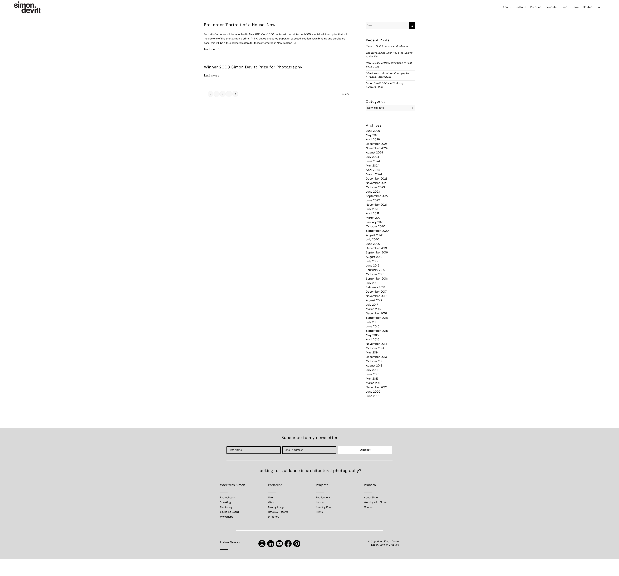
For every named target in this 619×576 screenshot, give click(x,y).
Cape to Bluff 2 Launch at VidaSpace (387, 46)
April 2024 (373, 170)
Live (270, 497)
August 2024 (374, 152)
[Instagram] (261, 543)
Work (271, 502)
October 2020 (375, 226)
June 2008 (373, 396)
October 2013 (375, 361)
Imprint (320, 502)
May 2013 (372, 378)
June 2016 (372, 326)
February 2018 (375, 287)
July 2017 (372, 305)
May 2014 (372, 352)
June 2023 (373, 191)
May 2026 (372, 135)
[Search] (599, 7)
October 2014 (375, 348)
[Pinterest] (296, 543)
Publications (323, 497)
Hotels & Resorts (278, 512)
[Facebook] (288, 543)
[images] (27, 7)
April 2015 (372, 339)
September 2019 (377, 252)
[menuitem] (507, 7)
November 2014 (376, 344)
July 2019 (372, 261)
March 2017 (373, 309)
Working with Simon (375, 502)
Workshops (226, 517)
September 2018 (377, 278)
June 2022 (373, 200)
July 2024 (372, 157)
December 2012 (376, 387)
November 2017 (376, 296)
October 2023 (375, 187)
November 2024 (377, 148)
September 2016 (377, 318)
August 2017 (374, 300)
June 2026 (373, 131)
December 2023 (377, 178)
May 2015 (372, 335)
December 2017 (376, 291)
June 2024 (373, 161)
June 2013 (372, 374)
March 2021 (373, 218)
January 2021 (374, 222)
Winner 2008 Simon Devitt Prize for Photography (253, 67)
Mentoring (226, 507)
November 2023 (377, 183)
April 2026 (373, 139)
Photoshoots (227, 497)
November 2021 (376, 205)
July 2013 (372, 370)
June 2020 (373, 244)
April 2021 (372, 213)
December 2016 (376, 313)
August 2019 (374, 257)
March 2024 (374, 174)
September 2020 (377, 231)
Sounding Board (229, 512)
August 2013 (374, 365)
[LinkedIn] (270, 543)
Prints (319, 512)
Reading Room (324, 507)
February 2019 (375, 270)
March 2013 (373, 383)
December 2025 (377, 144)
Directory (273, 517)
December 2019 (376, 248)
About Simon (371, 497)
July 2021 (372, 209)
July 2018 (372, 283)
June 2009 (373, 391)
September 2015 (377, 331)
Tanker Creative (389, 545)
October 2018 (375, 274)
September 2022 (377, 196)
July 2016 (372, 322)
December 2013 (376, 357)
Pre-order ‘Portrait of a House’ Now (239, 25)
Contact (368, 507)
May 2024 (372, 165)
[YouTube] (279, 543)
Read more (210, 49)
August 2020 (374, 235)
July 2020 (372, 239)
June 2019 (372, 265)
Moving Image (276, 507)
